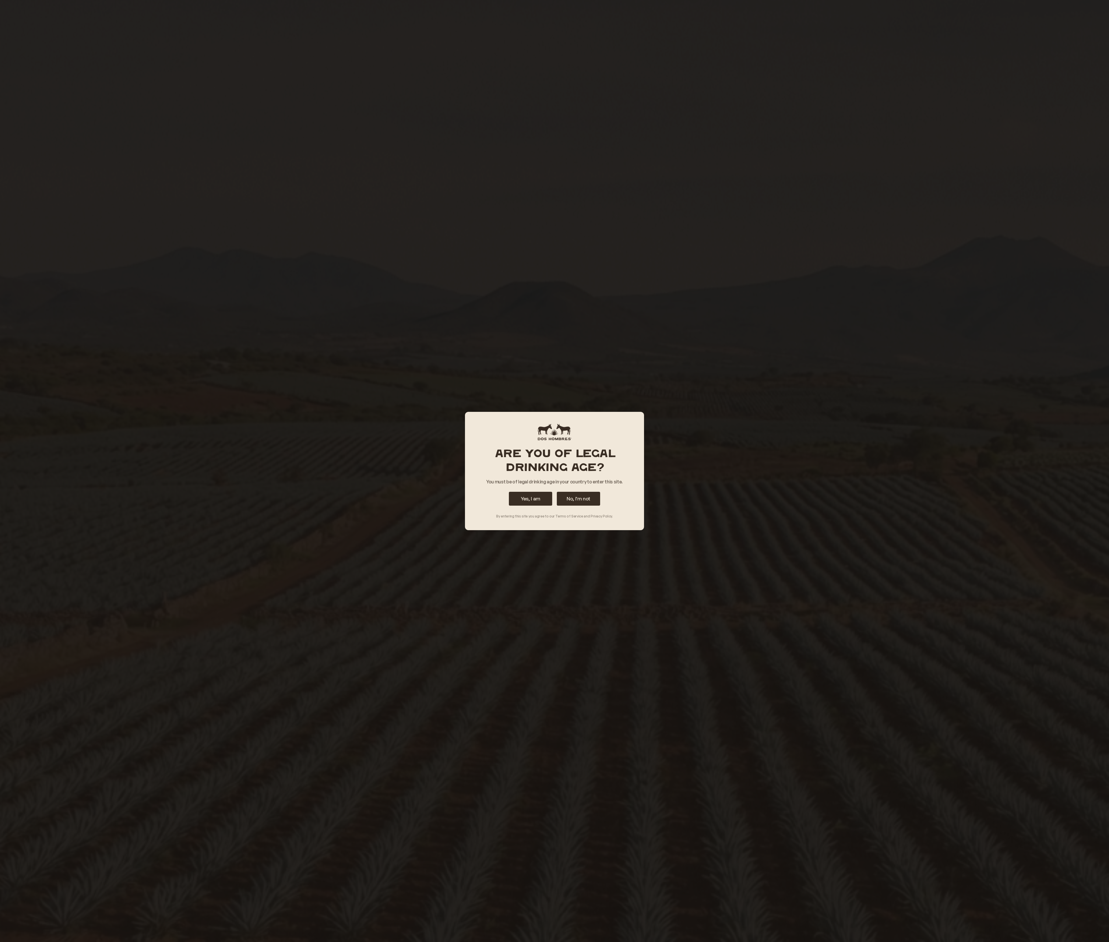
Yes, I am (530, 499)
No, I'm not (578, 499)
